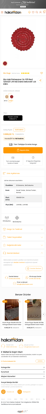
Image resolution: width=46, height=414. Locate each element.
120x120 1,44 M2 (13, 118)
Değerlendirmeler (14, 245)
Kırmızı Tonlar (31, 190)
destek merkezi (19, 262)
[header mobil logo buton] (13, 12)
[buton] (23, 4)
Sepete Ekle (24, 150)
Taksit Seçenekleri (14, 237)
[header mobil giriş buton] (40, 12)
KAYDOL (40, 361)
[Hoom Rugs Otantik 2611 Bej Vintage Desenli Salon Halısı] (34, 309)
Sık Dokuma (29, 185)
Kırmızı (18, 192)
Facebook (10, 392)
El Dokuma (20, 185)
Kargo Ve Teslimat (14, 229)
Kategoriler (5, 367)
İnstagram (26, 392)
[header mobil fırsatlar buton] (29, 12)
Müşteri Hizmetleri (8, 376)
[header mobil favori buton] (33, 12)
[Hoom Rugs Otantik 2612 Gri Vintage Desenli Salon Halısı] (11, 309)
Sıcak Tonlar (20, 190)
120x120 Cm (20, 197)
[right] (43, 314)
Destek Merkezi (13, 253)
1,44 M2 (19, 205)
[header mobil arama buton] (37, 12)
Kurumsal (5, 372)
